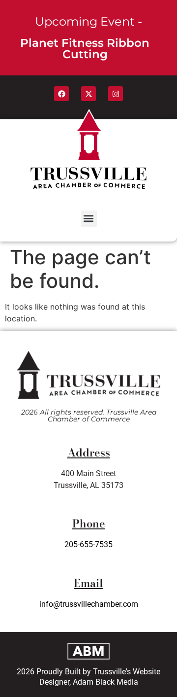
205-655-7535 (88, 544)
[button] (89, 218)
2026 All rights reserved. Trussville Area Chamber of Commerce (88, 415)
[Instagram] (115, 93)
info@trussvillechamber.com (88, 604)
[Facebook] (61, 93)
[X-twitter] (88, 93)
